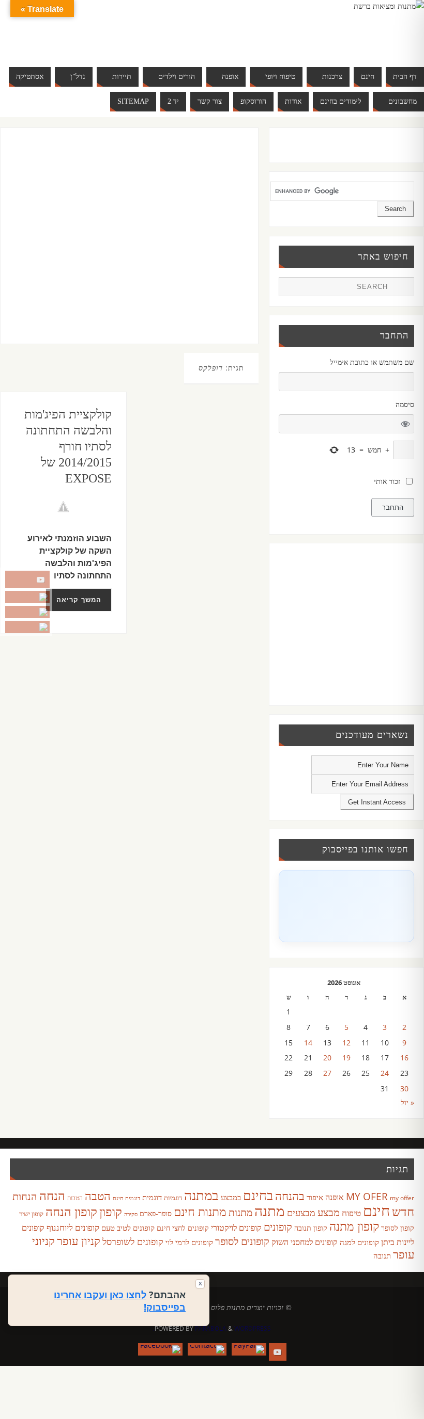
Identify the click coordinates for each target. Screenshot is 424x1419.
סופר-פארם (156, 1213)
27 (327, 1073)
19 (346, 1057)
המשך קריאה (78, 600)
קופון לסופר (397, 1228)
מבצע (328, 1212)
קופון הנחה (71, 1211)
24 (385, 1073)
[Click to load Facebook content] (346, 906)
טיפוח (351, 1213)
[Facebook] (27, 627)
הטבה (98, 1196)
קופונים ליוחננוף (73, 1227)
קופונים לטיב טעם (128, 1227)
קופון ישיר (31, 1214)
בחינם (258, 1195)
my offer (402, 1198)
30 (404, 1088)
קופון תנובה (310, 1228)
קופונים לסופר (242, 1241)
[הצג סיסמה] (405, 423)
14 (308, 1042)
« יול (407, 1102)
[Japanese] (79, 29)
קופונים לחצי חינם (183, 1228)
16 (404, 1057)
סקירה (131, 1214)
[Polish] (110, 29)
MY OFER (367, 1196)
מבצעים (301, 1212)
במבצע (231, 1197)
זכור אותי (387, 481)
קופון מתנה (354, 1226)
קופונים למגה (359, 1242)
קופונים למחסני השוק (304, 1242)
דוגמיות (173, 1197)
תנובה (382, 1255)
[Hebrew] (58, 29)
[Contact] (27, 612)
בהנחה (290, 1195)
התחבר (392, 507)
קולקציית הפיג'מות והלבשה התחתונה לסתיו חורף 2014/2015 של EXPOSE (68, 447)
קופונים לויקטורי (236, 1227)
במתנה (201, 1195)
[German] (48, 29)
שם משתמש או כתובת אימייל (372, 362)
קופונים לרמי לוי (189, 1242)
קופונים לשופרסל (132, 1241)
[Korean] (89, 29)
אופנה (334, 1197)
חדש (403, 1211)
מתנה (269, 1210)
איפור (315, 1197)
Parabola (210, 1328)
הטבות (75, 1198)
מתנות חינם (200, 1211)
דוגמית (152, 1197)
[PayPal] (27, 597)
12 (346, 1042)
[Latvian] (99, 29)
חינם (376, 1210)
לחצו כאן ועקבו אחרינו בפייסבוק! (120, 1300)
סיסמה (405, 404)
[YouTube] (27, 579)
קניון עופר (78, 1240)
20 (327, 1057)
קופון (110, 1211)
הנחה (52, 1195)
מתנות (240, 1212)
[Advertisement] (118, 246)
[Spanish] (58, 41)
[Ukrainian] (68, 41)
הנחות (24, 1196)
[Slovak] (48, 41)
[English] (37, 29)
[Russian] (37, 41)
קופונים (278, 1226)
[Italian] (68, 29)
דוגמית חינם (126, 1198)
